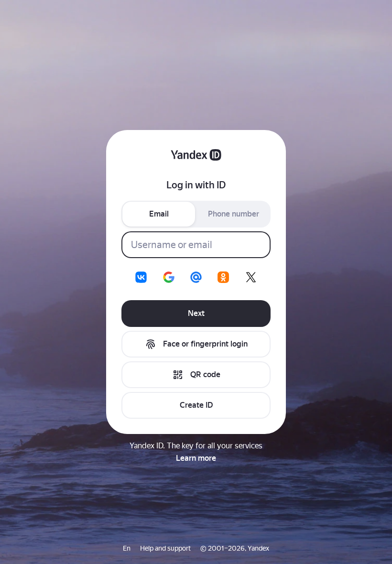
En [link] (127, 548)
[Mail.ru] (196, 277)
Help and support (165, 548)
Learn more (196, 458)
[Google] (168, 277)
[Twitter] (251, 277)
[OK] (223, 277)
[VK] (141, 277)
